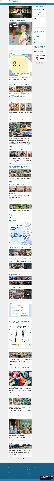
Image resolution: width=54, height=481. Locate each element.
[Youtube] (42, 63)
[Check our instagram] (40, 63)
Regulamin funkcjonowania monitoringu (39, 31)
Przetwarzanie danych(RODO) (37, 30)
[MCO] (36, 58)
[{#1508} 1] (36, 55)
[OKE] (42, 58)
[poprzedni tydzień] (34, 20)
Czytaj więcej (10, 98)
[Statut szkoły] (34, 36)
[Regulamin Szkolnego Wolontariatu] (34, 42)
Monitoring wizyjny (36, 32)
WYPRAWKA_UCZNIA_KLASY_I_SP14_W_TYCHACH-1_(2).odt (20, 317)
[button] (40, 0)
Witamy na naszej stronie (14, 15)
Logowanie (44, 0)
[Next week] (44, 20)
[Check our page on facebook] (37, 63)
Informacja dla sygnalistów (37, 33)
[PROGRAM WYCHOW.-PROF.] (34, 39)
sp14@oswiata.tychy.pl (30, 469)
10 (21, 458)
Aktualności (10, 472)
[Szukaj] (45, 2)
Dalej (23, 458)
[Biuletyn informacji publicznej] (39, 6)
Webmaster (10, 467)
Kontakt (10, 471)
